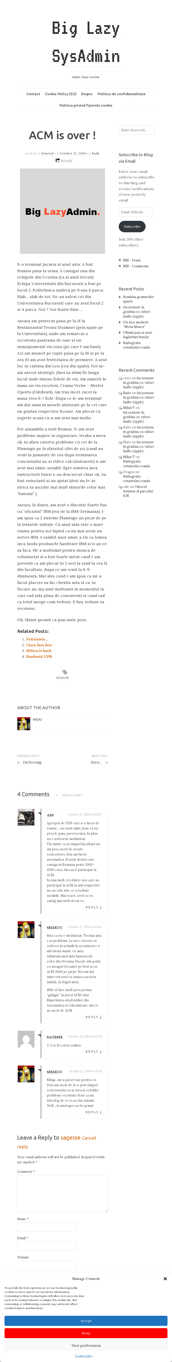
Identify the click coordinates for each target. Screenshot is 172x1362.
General (47, 153)
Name (22, 1219)
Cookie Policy (83, 1356)
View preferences (86, 1345)
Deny (86, 1333)
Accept (86, 1321)
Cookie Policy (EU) (60, 94)
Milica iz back (39, 650)
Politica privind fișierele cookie (85, 105)
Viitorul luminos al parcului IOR (138, 491)
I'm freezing (29, 762)
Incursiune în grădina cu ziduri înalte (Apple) (136, 311)
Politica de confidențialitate (121, 94)
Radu (95, 153)
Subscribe (132, 226)
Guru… (99, 762)
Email (22, 1238)
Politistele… (37, 639)
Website (23, 1257)
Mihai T (129, 408)
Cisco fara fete (39, 645)
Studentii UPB (39, 656)
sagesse (55, 1037)
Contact (33, 94)
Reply (92, 907)
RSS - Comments (135, 266)
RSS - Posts (132, 260)
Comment (25, 1172)
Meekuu (54, 928)
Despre (86, 94)
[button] (165, 1278)
